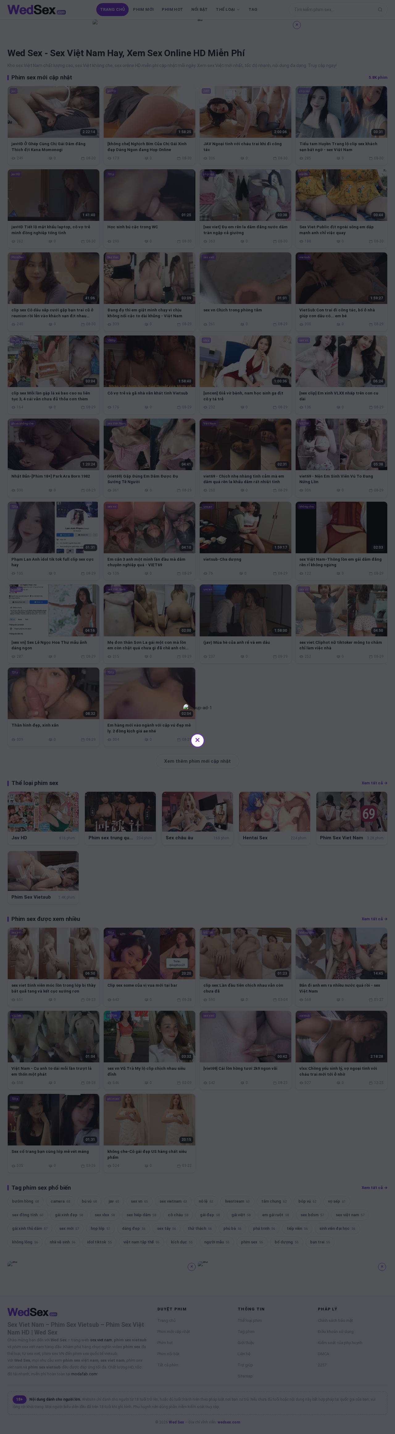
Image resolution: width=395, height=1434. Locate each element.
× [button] (197, 739)
